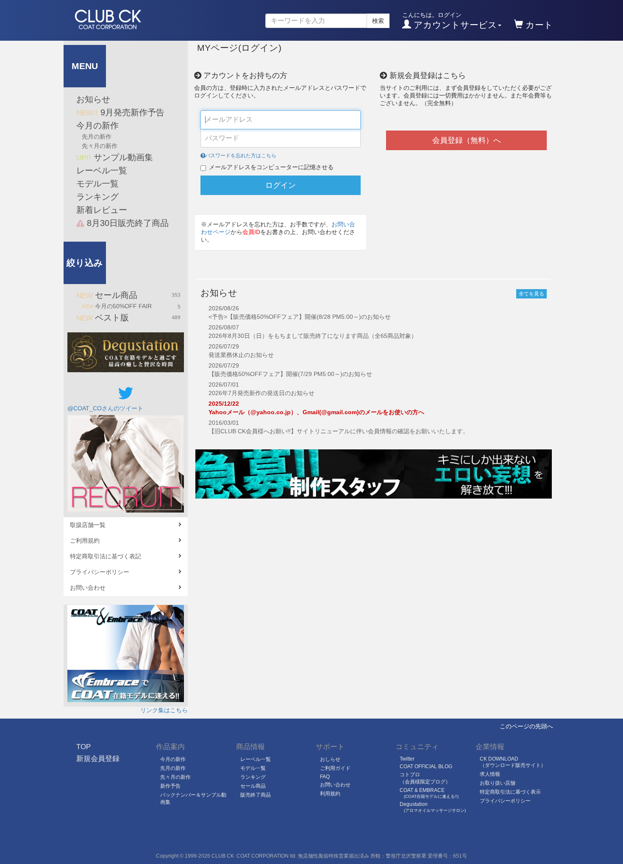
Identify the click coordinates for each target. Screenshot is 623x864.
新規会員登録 (98, 759)
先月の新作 (96, 136)
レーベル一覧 (101, 170)
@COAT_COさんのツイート (105, 408)
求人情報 (490, 774)
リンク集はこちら (164, 710)
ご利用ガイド (335, 768)
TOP (83, 747)
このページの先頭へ (526, 726)
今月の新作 (97, 125)
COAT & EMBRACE (429, 793)
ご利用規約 (85, 540)
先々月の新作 (99, 145)
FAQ (325, 777)
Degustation (433, 807)
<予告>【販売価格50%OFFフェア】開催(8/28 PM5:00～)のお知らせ (300, 316)
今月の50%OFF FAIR (131, 306)
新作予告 (170, 786)
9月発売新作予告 (120, 112)
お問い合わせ (88, 587)
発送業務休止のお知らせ (241, 354)
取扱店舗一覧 (88, 524)
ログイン (280, 185)
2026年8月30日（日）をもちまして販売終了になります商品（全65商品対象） (313, 335)
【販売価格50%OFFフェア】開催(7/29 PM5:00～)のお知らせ (290, 374)
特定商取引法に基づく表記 (105, 556)
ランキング (97, 196)
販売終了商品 (255, 795)
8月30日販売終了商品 (126, 223)
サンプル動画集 (114, 157)
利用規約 (330, 794)
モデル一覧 (97, 183)
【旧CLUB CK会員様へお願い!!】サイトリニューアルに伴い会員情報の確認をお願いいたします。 (339, 431)
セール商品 (128, 295)
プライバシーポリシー (99, 572)
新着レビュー (101, 210)
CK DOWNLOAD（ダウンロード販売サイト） (513, 762)
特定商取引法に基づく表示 (510, 792)
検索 (378, 20)
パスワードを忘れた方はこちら (240, 156)
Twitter (407, 759)
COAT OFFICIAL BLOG (426, 766)
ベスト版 (128, 317)
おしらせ (330, 759)
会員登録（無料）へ (466, 140)
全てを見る (531, 294)
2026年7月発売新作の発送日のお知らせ (261, 393)
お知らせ (93, 99)
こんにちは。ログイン (449, 20)
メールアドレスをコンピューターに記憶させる (271, 167)
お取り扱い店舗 (497, 783)
